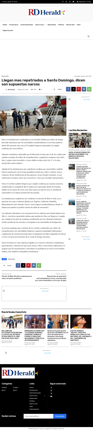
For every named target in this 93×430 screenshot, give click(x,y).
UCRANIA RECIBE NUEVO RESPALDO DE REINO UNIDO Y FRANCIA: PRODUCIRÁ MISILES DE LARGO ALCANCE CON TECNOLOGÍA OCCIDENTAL (83, 172)
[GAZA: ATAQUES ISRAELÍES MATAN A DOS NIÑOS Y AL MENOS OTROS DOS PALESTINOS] (80, 140)
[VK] (84, 89)
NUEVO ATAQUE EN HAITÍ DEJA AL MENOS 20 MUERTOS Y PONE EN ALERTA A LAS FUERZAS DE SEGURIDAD (83, 190)
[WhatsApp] (89, 89)
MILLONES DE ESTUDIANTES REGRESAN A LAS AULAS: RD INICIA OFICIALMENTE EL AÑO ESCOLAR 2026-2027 (12, 334)
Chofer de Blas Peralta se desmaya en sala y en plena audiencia (17, 277)
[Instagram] (66, 2)
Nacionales (5, 76)
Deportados (11, 259)
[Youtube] (73, 2)
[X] (70, 2)
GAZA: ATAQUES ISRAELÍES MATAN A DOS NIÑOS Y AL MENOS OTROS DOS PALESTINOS (79, 155)
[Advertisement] (46, 58)
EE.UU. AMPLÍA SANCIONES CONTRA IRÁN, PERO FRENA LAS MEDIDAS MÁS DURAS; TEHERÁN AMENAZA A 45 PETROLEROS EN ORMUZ (83, 207)
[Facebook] (63, 2)
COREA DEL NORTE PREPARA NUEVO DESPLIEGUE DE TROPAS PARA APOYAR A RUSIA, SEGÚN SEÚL (82, 225)
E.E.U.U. (78, 199)
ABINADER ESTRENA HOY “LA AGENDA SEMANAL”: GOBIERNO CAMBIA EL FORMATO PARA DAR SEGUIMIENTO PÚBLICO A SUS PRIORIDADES (34, 335)
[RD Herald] (4, 89)
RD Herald (11, 89)
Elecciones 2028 (74, 150)
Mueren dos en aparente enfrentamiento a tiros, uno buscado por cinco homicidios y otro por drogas (50, 278)
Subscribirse (59, 416)
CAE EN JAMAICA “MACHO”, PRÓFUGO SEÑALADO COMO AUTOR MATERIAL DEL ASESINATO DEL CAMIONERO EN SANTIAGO (80, 335)
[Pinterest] (78, 89)
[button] (88, 36)
